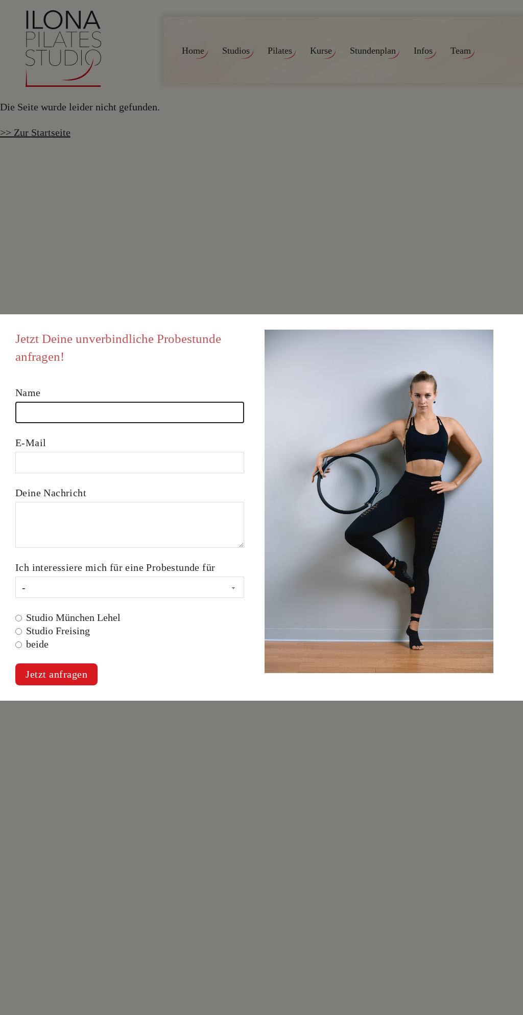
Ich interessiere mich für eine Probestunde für (115, 567)
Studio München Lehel (73, 617)
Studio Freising (58, 630)
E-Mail (30, 442)
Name (28, 392)
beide (37, 644)
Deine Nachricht (50, 492)
